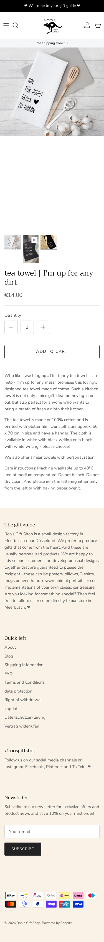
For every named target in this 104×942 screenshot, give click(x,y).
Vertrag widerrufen (21, 726)
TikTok (78, 766)
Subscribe (23, 848)
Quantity (12, 315)
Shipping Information (24, 665)
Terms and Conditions (24, 682)
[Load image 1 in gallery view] (52, 92)
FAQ (8, 673)
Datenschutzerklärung (24, 717)
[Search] (18, 25)
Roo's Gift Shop (28, 923)
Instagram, (14, 766)
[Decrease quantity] (11, 327)
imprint (10, 708)
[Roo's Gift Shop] (52, 25)
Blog (8, 656)
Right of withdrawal (23, 700)
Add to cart (52, 351)
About (10, 647)
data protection (18, 691)
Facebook (34, 766)
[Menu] (6, 25)
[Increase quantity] (43, 327)
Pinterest (54, 766)
